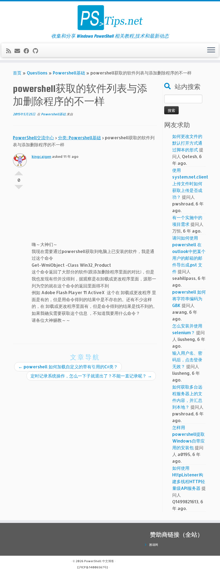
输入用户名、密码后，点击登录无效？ (187, 359)
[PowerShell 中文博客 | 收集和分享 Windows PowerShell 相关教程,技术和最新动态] (110, 17)
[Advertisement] (94, 203)
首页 (17, 73)
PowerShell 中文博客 (99, 561)
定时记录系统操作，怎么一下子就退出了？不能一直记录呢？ (91, 376)
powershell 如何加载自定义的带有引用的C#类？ (68, 366)
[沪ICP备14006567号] (92, 567)
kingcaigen (41, 156)
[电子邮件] (19, 50)
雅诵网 (153, 545)
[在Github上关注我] (37, 50)
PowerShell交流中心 (33, 137)
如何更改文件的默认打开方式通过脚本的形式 (187, 142)
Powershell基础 (69, 73)
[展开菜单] (211, 50)
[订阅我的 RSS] (10, 50)
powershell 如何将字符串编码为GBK (189, 298)
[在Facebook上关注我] (28, 50)
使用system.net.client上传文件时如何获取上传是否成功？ (190, 183)
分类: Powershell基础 (79, 137)
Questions (37, 73)
